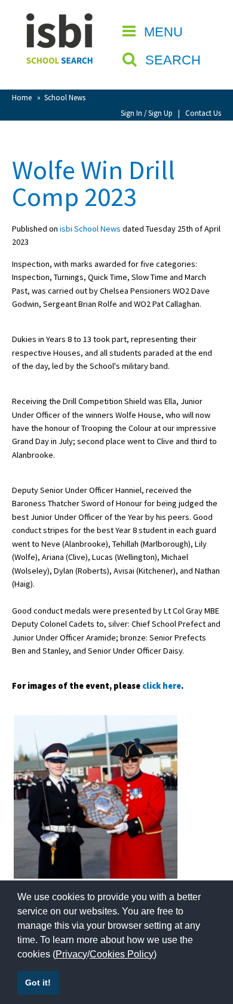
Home (22, 97)
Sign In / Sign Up (147, 113)
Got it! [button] (38, 982)
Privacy (71, 954)
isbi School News (90, 228)
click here (161, 685)
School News (64, 97)
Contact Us (203, 113)
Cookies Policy (122, 954)
